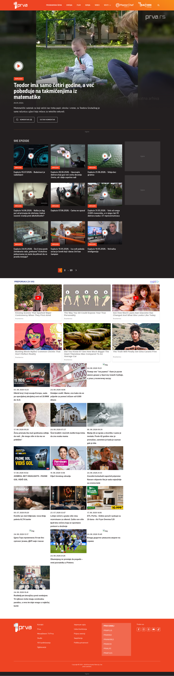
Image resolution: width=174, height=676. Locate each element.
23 (71, 270)
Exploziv (18, 168)
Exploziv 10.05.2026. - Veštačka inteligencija (102, 250)
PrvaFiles (108, 653)
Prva (39, 629)
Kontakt (40, 625)
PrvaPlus (108, 630)
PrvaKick (108, 644)
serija (87, 5)
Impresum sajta (80, 625)
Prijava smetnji (79, 634)
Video (97, 5)
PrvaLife (107, 648)
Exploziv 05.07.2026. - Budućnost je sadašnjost (29, 173)
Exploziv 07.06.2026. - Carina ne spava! (68, 210)
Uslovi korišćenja (80, 629)
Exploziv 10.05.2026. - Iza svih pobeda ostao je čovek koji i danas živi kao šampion (67, 251)
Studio (39, 638)
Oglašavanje (41, 647)
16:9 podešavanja (43, 643)
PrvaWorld (109, 639)
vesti (106, 5)
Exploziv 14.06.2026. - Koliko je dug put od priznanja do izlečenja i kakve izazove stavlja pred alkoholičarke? (29, 213)
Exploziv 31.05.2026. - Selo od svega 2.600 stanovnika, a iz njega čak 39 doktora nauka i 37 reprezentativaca (104, 213)
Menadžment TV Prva (45, 634)
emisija (69, 5)
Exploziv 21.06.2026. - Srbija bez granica (102, 173)
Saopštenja (78, 638)
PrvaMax (108, 635)
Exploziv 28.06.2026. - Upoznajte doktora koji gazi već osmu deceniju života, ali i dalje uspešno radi (66, 174)
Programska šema (54, 5)
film (79, 5)
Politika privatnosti (81, 643)
